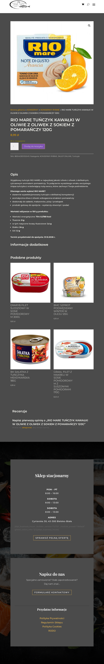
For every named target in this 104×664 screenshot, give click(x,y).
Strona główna (17, 110)
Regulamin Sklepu (52, 622)
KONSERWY (32, 110)
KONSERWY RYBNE (50, 110)
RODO (52, 630)
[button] (89, 25)
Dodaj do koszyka (33, 146)
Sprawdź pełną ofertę (52, 538)
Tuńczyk (76, 156)
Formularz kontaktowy (51, 592)
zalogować (27, 427)
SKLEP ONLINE (65, 156)
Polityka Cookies (52, 626)
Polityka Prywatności (52, 618)
